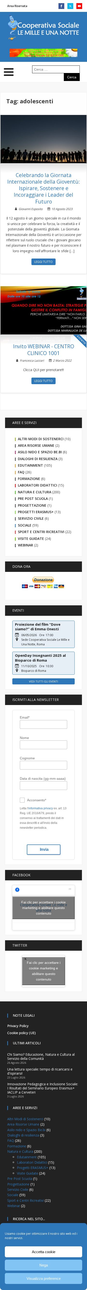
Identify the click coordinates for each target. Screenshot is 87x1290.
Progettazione (32, 505)
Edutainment (30, 465)
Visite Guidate (31, 538)
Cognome (27, 758)
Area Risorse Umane (36, 445)
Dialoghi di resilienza (38, 458)
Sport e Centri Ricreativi (41, 531)
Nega (43, 1265)
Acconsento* (36, 800)
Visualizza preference (44, 1278)
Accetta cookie (43, 1252)
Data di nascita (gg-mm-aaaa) (43, 778)
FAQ (21, 472)
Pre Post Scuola (33, 498)
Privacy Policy (18, 1025)
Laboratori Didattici (37, 485)
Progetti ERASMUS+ (36, 512)
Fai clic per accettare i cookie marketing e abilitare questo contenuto (43, 907)
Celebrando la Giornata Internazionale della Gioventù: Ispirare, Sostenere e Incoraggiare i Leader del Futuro (43, 188)
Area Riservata (17, 6)
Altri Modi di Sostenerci (41, 439)
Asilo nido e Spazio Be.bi (40, 452)
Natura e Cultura (34, 492)
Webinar (25, 545)
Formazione (29, 478)
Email (24, 717)
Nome (24, 738)
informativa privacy (40, 808)
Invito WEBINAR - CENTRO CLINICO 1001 (43, 349)
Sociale (24, 525)
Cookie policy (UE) (21, 1032)
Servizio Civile (31, 518)
